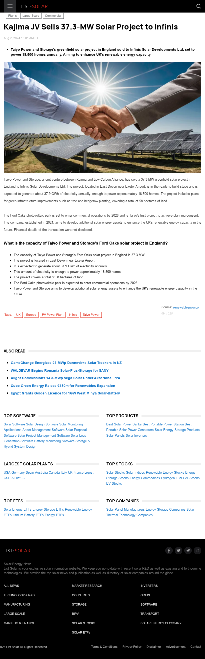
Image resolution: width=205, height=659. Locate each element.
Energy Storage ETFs (48, 509)
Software (148, 604)
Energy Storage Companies (166, 509)
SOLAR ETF (81, 632)
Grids (145, 595)
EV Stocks (114, 483)
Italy (64, 472)
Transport (149, 614)
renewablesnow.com (187, 307)
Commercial (53, 15)
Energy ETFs (54, 515)
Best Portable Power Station (163, 424)
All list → (18, 478)
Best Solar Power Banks (124, 424)
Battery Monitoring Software (54, 441)
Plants (12, 15)
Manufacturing (17, 604)
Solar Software (14, 424)
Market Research (87, 586)
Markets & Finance (19, 623)
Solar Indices (135, 472)
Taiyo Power (91, 315)
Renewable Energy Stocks (165, 472)
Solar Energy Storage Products (177, 430)
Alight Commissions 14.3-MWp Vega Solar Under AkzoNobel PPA (65, 378)
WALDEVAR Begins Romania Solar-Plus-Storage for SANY (59, 370)
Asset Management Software (43, 430)
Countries (81, 595)
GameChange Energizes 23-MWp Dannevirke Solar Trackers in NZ (66, 363)
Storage (79, 604)
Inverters (149, 586)
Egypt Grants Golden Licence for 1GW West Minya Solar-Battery (65, 393)
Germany (18, 472)
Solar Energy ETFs (18, 509)
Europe (31, 315)
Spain (30, 472)
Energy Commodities (145, 478)
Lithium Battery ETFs (28, 515)
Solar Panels (115, 435)
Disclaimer (153, 647)
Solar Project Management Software (44, 435)
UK (18, 315)
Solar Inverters (136, 435)
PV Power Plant (52, 315)
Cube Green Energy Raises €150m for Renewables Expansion (63, 386)
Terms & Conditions (104, 647)
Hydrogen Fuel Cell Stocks (180, 478)
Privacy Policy (132, 647)
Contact (195, 647)
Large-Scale (30, 15)
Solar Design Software (42, 424)
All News (11, 586)
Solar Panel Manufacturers (125, 509)
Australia (41, 472)
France (79, 472)
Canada (54, 472)
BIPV (75, 614)
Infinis (73, 315)
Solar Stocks (115, 472)
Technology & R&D (19, 595)
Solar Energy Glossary (161, 623)
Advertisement (176, 647)
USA (7, 472)
